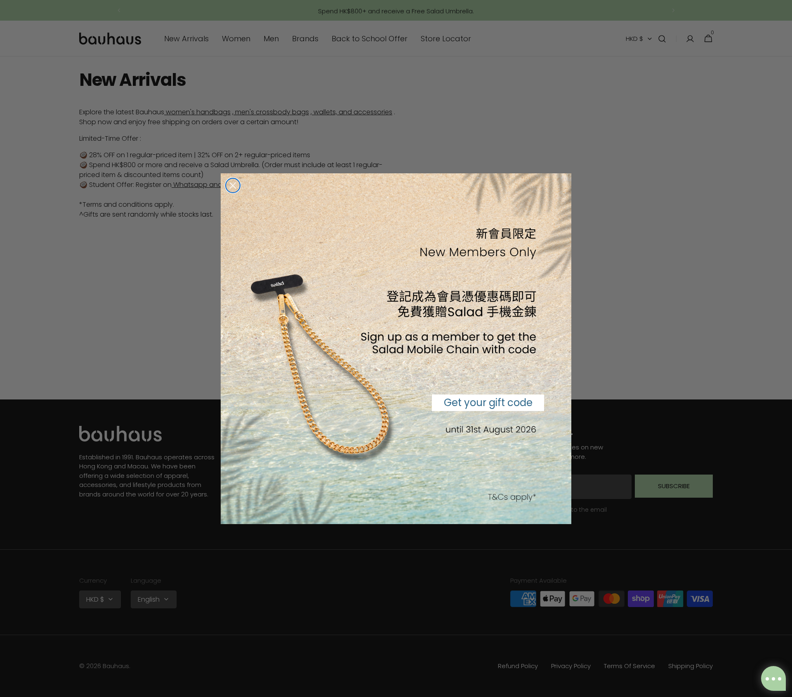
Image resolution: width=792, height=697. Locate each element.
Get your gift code (488, 402)
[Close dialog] (233, 185)
